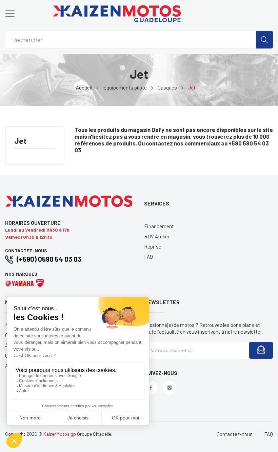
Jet (20, 141)
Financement (159, 226)
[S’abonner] (261, 350)
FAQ (148, 257)
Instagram (169, 387)
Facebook (151, 387)
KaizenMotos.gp (59, 434)
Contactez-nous (235, 434)
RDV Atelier (157, 236)
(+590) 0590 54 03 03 (49, 259)
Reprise (152, 246)
